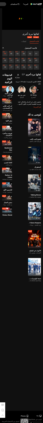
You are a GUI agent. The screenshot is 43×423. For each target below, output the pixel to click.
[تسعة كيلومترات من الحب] (34, 267)
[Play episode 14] (30, 67)
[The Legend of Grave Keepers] (34, 211)
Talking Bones (36, 195)
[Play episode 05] (11, 53)
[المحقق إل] (34, 155)
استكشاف (13, 4)
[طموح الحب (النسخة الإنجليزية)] (34, 127)
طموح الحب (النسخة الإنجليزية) (31, 139)
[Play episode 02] (30, 53)
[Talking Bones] (34, 183)
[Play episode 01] (36, 53)
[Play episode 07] (36, 60)
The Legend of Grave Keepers (30, 223)
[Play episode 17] (11, 67)
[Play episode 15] (23, 67)
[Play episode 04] (17, 53)
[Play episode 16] (17, 67)
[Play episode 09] (23, 60)
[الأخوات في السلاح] (34, 239)
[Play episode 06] (5, 53)
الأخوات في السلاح (35, 251)
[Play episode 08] (30, 60)
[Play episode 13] (36, 67)
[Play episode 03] (23, 53)
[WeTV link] (36, 4)
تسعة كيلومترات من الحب (33, 278)
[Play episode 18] (5, 67)
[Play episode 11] (11, 60)
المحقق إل (37, 167)
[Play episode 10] (17, 60)
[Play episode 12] (5, 60)
